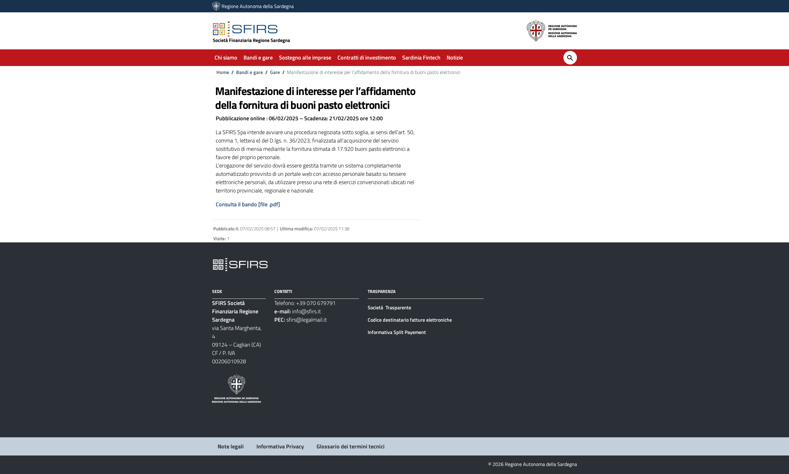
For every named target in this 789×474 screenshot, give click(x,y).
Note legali (231, 446)
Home (222, 72)
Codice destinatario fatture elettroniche (410, 320)
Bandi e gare (258, 57)
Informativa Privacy (280, 446)
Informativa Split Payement (397, 332)
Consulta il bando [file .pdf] (248, 204)
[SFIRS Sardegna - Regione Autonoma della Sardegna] (240, 264)
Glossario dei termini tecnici (351, 446)
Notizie (455, 57)
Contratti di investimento (366, 57)
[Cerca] (570, 57)
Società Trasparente (390, 307)
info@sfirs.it (306, 311)
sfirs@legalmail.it (306, 319)
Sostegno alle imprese (305, 57)
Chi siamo (226, 57)
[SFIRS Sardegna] (216, 6)
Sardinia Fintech (421, 57)
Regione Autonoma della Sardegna (258, 6)
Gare (275, 72)
